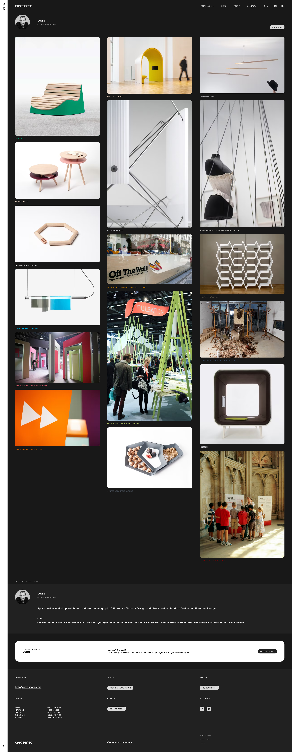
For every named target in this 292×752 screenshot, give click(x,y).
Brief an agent (117, 709)
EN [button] (265, 6)
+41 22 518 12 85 (53, 712)
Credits (202, 743)
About (237, 6)
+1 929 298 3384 (53, 710)
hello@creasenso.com (28, 687)
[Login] (282, 6)
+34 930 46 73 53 (54, 715)
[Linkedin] (209, 709)
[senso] (4, 6)
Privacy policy (205, 739)
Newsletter (211, 688)
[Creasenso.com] (23, 6)
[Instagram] (275, 6)
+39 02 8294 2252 (54, 717)
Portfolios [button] (206, 6)
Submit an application (120, 688)
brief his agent (267, 651)
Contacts (251, 6)
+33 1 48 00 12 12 (54, 707)
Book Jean (277, 27)
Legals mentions (206, 735)
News (223, 6)
